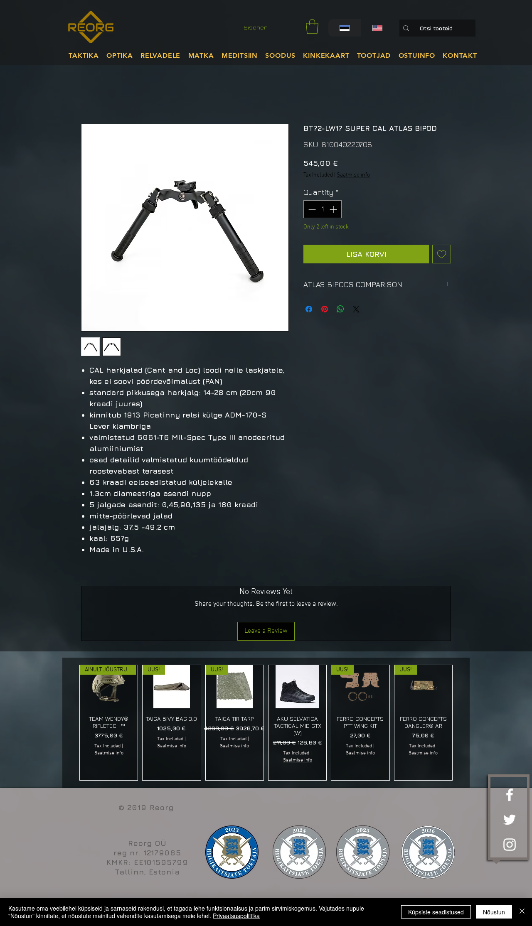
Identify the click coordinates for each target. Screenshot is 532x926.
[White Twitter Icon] (509, 819)
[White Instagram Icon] (509, 844)
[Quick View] (297, 686)
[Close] (522, 911)
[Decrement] (311, 209)
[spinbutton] (323, 209)
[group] (266, 722)
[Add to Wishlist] (441, 254)
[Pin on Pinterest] (325, 309)
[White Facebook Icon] (509, 794)
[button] (312, 26)
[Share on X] (356, 309)
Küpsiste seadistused (436, 912)
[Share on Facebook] (309, 309)
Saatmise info (353, 175)
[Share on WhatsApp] (340, 309)
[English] (377, 28)
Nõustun (494, 912)
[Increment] (334, 209)
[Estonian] (344, 28)
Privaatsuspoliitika (236, 915)
